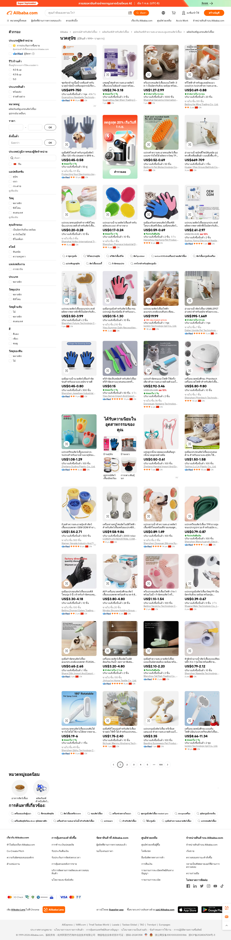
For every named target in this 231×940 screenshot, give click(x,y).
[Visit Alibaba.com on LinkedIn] (195, 886)
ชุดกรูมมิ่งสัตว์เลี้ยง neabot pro (154, 813)
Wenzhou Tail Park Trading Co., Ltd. (161, 676)
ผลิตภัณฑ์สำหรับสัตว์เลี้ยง (115, 32)
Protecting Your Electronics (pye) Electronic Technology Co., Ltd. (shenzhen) (79, 174)
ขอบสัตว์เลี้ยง (96, 813)
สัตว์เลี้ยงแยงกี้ (95, 263)
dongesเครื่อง (184, 813)
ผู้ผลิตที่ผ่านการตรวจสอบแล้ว (111, 844)
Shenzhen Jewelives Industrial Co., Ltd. (79, 393)
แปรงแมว (108, 821)
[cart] (174, 13)
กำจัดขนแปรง (118, 263)
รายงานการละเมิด (150, 879)
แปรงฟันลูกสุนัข (73, 263)
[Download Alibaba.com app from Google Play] (212, 909)
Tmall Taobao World (99, 924)
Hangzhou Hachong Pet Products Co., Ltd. (161, 239)
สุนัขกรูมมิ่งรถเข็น (207, 813)
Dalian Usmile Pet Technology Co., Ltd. (202, 330)
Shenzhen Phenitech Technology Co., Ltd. (202, 397)
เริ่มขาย (190, 851)
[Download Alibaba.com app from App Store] (188, 909)
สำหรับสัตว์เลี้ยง (129, 821)
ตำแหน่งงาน (13, 864)
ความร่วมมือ (192, 873)
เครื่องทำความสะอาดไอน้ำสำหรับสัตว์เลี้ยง (75, 821)
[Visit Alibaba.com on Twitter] (202, 886)
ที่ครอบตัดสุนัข (47, 813)
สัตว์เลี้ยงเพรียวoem (72, 813)
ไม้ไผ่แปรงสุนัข (93, 256)
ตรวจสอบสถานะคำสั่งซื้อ (199, 857)
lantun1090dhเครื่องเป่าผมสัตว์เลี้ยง (171, 256)
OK (50, 127)
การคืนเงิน (146, 864)
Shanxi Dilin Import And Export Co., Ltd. (79, 673)
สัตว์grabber (139, 256)
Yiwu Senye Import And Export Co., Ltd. (120, 396)
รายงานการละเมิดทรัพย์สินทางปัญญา (157, 872)
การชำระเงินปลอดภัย (63, 844)
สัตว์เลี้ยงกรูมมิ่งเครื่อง (205, 256)
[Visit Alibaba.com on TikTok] (222, 886)
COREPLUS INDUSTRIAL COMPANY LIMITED (120, 539)
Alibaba (64, 32)
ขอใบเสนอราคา (104, 851)
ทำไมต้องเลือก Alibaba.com (21, 844)
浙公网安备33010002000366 (171, 935)
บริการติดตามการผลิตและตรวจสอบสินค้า (70, 872)
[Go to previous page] (113, 765)
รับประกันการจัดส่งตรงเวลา (66, 857)
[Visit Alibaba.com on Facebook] (188, 886)
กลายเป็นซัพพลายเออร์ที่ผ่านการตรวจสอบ (203, 865)
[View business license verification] (146, 935)
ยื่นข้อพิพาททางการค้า (152, 857)
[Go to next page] (168, 765)
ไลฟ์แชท (146, 851)
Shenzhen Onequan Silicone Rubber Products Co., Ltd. (161, 543)
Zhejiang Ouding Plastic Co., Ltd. (78, 466)
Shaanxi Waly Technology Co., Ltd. (202, 606)
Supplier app (116, 909)
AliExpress (67, 924)
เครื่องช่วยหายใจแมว (121, 813)
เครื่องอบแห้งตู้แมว (22, 813)
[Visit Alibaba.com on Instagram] (208, 886)
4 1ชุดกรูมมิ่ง (71, 256)
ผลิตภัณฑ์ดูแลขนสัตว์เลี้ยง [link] (200, 32)
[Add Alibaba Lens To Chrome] (54, 909)
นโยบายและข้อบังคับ (62, 879)
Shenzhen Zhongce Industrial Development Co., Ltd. (120, 244)
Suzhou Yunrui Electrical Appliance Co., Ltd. (202, 240)
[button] (130, 13)
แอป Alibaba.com (165, 909)
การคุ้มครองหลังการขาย (64, 864)
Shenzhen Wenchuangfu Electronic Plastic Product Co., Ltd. (202, 541)
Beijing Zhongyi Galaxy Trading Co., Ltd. (79, 610)
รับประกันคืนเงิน (60, 851)
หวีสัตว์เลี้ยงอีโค (117, 256)
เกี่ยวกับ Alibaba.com (18, 837)
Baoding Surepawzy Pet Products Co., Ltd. (161, 743)
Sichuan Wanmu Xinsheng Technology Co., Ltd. (120, 743)
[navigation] (32, 398)
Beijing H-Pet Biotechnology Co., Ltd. (161, 167)
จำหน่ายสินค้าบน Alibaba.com (201, 844)
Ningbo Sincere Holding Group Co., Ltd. (120, 610)
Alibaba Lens (18, 909)
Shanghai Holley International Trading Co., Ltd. (79, 241)
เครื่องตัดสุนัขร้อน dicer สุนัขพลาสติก (30, 821)
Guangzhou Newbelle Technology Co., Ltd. (79, 97)
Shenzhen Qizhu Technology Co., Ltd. (79, 750)
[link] (226, 908)
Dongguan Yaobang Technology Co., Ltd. (161, 403)
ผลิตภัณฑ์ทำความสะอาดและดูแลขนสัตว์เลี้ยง (158, 32)
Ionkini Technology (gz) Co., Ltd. (160, 326)
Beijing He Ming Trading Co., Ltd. (201, 104)
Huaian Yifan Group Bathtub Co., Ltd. (202, 167)
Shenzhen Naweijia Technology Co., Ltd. (202, 673)
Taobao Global (129, 924)
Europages (164, 924)
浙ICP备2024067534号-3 (202, 935)
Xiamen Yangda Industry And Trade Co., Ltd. (79, 543)
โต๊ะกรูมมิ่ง (150, 821)
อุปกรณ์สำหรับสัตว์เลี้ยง (85, 32)
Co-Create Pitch (15, 851)
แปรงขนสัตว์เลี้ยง (208, 821)
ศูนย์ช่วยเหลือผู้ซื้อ (150, 844)
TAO (142, 924)
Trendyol (151, 924)
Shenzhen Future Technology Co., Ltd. (79, 323)
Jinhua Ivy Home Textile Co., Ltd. (119, 680)
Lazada (115, 924)
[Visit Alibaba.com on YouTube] (215, 886)
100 (161, 764)
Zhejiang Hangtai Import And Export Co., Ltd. (161, 466)
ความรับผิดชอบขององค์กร (20, 857)
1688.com (81, 924)
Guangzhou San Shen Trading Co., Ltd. (120, 100)
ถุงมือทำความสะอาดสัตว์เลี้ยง (178, 821)
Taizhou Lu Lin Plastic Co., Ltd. (200, 466)
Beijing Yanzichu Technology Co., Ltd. (161, 606)
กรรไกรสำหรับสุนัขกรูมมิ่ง (145, 263)
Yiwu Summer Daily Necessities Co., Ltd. (120, 327)
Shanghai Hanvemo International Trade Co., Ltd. (161, 100)
